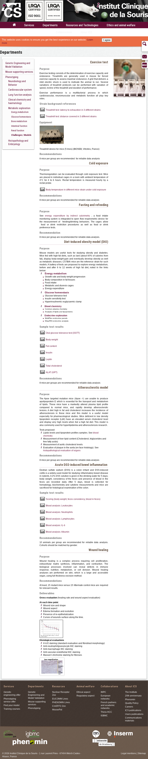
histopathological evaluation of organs (61, 450)
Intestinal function (19, 126)
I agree (106, 40)
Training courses (12, 709)
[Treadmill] (52, 143)
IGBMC (104, 715)
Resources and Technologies (82, 25)
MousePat (57, 709)
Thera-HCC (106, 712)
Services (29, 25)
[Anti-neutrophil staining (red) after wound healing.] (52, 674)
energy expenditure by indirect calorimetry (68, 215)
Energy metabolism (20, 112)
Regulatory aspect (85, 695)
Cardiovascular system (20, 89)
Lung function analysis (20, 94)
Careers (129, 706)
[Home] (14, 25)
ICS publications (133, 710)
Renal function (17, 130)
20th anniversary (133, 695)
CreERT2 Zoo (59, 706)
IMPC (103, 692)
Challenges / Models (21, 135)
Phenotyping (11, 77)
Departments (50, 25)
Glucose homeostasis (21, 116)
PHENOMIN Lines (61, 702)
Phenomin (130, 699)
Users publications (134, 714)
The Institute (131, 692)
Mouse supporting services (19, 71)
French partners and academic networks (108, 705)
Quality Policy (131, 703)
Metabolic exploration (19, 108)
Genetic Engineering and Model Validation (36, 695)
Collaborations (64, 32)
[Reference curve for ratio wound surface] (51, 637)
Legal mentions (128, 753)
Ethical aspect (83, 692)
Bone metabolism (19, 121)
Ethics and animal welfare (121, 25)
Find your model (11, 705)
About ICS (86, 32)
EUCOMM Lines (60, 699)
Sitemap (142, 753)
